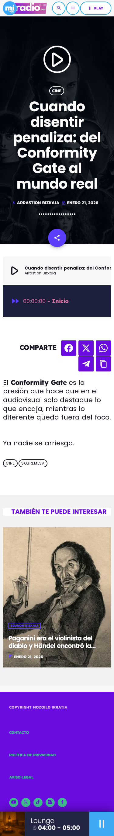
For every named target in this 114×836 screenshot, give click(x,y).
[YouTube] (13, 802)
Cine (56, 91)
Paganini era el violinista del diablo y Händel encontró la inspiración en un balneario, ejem (50, 650)
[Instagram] (50, 802)
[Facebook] (62, 802)
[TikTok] (38, 802)
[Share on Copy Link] (103, 363)
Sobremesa (32, 463)
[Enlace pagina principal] (25, 8)
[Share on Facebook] (68, 348)
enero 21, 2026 (80, 203)
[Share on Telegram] (86, 363)
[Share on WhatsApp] (103, 348)
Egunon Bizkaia (25, 625)
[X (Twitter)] (25, 802)
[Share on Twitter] (86, 348)
